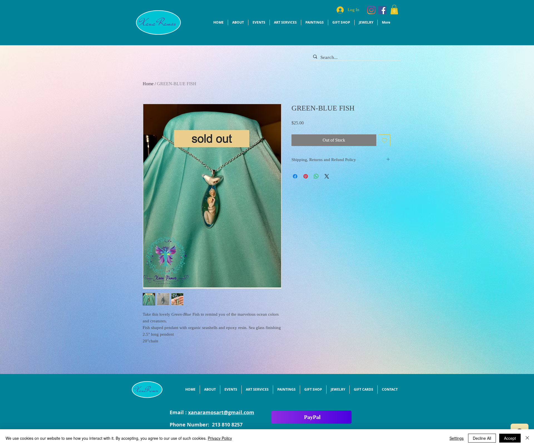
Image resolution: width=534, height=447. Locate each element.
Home (148, 83)
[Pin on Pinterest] (305, 176)
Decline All (482, 438)
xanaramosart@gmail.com (221, 412)
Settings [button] (456, 438)
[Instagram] (371, 10)
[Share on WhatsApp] (316, 176)
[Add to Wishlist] (384, 140)
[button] (394, 9)
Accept (510, 438)
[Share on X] (326, 176)
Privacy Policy (220, 438)
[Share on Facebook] (295, 176)
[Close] (527, 438)
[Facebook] (382, 10)
